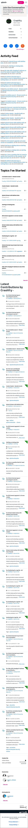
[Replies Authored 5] (11, 46)
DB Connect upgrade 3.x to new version (12, 215)
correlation (12, 747)
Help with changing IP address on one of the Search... (13, 267)
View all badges (20, 49)
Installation (4, 115)
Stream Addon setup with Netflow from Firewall (12, 225)
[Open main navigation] (26, 2)
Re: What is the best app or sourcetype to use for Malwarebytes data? (13, 77)
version (8, 751)
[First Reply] (17, 46)
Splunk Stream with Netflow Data (14, 122)
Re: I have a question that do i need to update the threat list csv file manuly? (14, 155)
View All (25, 280)
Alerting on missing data (16, 66)
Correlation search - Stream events (15, 95)
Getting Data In (5, 80)
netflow (11, 420)
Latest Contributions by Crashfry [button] (12, 287)
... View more (21, 308)
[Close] (26, 815)
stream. (19, 422)
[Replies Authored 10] (5, 46)
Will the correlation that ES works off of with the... (13, 256)
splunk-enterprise (14, 400)
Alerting (23, 145)
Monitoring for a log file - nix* (9, 236)
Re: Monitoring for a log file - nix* (14, 570)
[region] (14, 820)
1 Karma (10, 410)
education (12, 705)
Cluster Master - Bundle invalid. (14, 113)
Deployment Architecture (7, 270)
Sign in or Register (17, 11)
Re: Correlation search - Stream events (16, 89)
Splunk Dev (4, 228)
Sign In (20, 2)
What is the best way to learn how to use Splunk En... (12, 245)
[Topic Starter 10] (22, 46)
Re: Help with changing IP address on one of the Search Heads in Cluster (13, 71)
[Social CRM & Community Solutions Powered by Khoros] (23, 807)
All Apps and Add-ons (20, 109)
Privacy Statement (13, 821)
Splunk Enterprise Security (10, 90)
